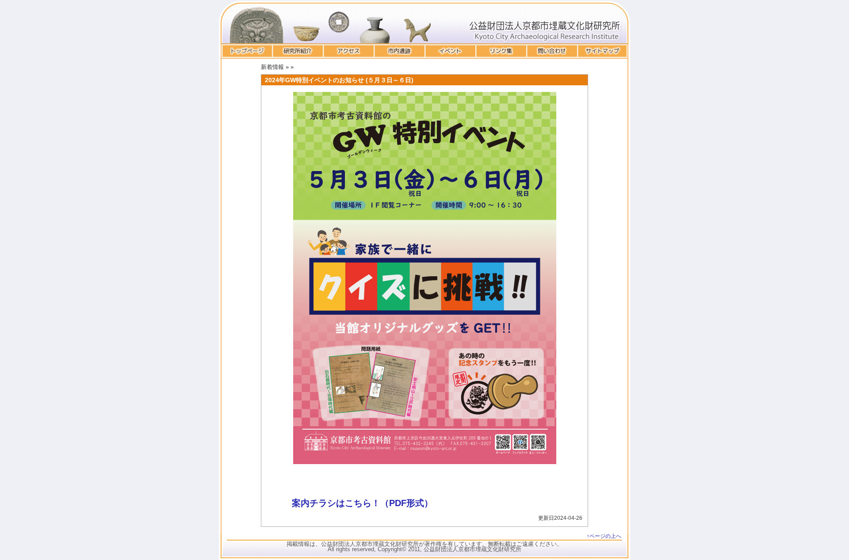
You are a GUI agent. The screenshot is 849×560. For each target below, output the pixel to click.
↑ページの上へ (604, 536)
